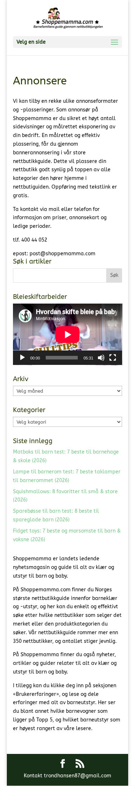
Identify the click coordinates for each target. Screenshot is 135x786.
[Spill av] (22, 357)
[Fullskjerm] (112, 357)
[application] (67, 334)
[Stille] (101, 357)
